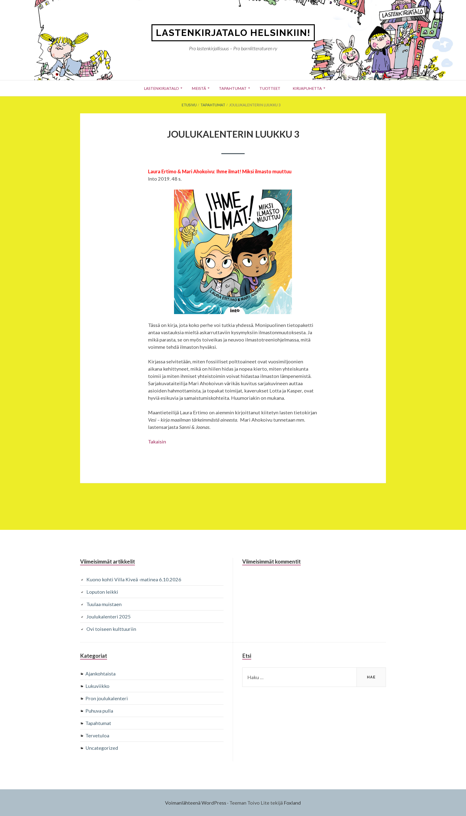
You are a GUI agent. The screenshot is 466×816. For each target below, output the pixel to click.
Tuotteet (269, 88)
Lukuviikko (97, 686)
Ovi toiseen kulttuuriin (111, 629)
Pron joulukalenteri (106, 698)
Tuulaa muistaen (104, 604)
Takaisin (157, 441)
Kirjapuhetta (307, 88)
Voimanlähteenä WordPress (195, 803)
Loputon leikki (102, 592)
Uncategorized (101, 748)
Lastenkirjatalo (161, 88)
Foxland (292, 803)
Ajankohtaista (100, 673)
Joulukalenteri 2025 (108, 616)
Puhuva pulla (99, 711)
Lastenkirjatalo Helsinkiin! (233, 32)
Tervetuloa (97, 735)
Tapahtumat (233, 88)
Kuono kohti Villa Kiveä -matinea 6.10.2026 (133, 579)
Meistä (199, 88)
